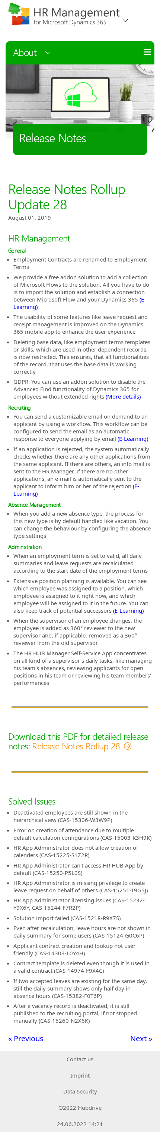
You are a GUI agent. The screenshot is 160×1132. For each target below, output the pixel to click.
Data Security (80, 1091)
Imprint (80, 1075)
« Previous (26, 1038)
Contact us (80, 1059)
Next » (141, 1038)
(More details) (123, 396)
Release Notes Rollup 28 (76, 746)
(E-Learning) (133, 438)
